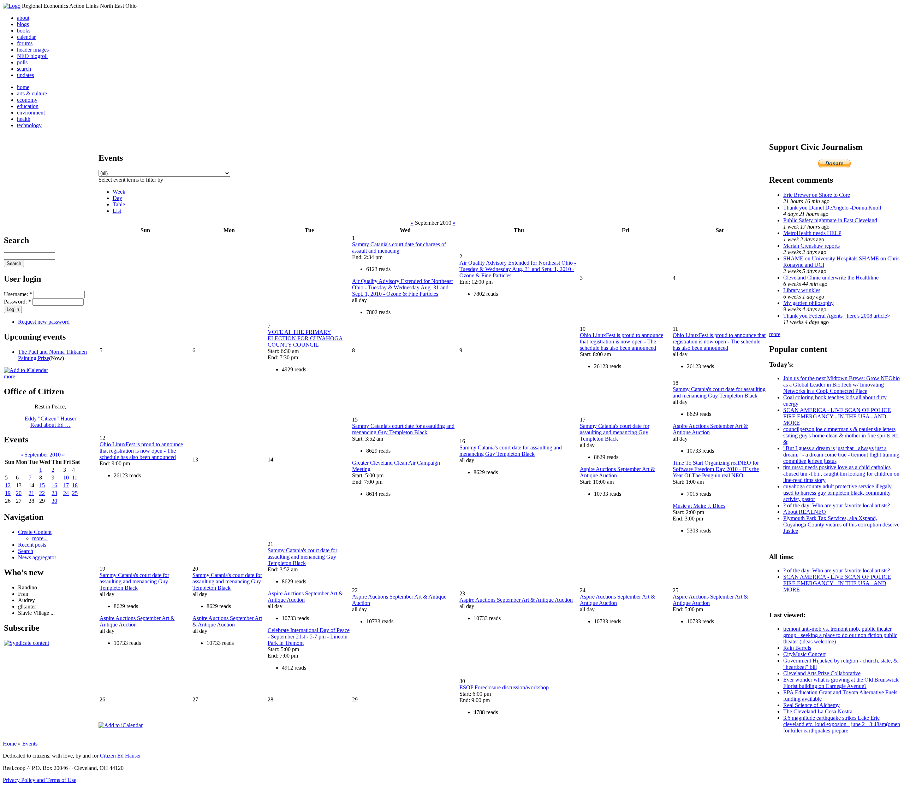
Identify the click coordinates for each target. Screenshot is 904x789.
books (23, 31)
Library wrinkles (801, 290)
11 (74, 478)
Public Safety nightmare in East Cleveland (830, 220)
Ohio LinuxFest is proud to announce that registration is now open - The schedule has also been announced (621, 341)
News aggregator (37, 557)
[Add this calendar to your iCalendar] (26, 370)
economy (27, 100)
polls (22, 62)
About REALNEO (804, 512)
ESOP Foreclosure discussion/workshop (504, 687)
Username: (18, 294)
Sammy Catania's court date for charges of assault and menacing (399, 247)
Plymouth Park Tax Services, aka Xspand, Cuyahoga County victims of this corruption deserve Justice (841, 524)
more (9, 376)
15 (42, 485)
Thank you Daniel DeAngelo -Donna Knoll (832, 208)
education (27, 106)
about (23, 18)
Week (119, 192)
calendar (26, 37)
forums (24, 43)
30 (54, 501)
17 (66, 485)
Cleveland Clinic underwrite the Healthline (831, 278)
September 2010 (42, 455)
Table (119, 204)
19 (8, 493)
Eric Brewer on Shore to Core (816, 195)
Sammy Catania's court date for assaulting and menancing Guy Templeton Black (403, 429)
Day (117, 198)
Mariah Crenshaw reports (811, 246)
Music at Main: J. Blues (699, 506)
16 (54, 485)
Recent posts (32, 545)
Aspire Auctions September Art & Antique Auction (227, 621)
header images (33, 50)
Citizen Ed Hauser (120, 756)
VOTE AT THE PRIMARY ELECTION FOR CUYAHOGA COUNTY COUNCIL (305, 338)
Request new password (44, 322)
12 (8, 485)
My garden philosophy (808, 303)
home (23, 87)
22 (42, 493)
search (24, 69)
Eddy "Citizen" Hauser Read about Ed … (50, 422)
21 (31, 493)
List (117, 211)
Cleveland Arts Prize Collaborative (822, 673)
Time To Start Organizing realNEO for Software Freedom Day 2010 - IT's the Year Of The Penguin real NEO (716, 469)
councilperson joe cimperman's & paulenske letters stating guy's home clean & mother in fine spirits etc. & (841, 435)
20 (19, 493)
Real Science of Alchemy (811, 705)
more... (40, 538)
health (23, 119)
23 (54, 493)
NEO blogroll (32, 56)
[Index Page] (11, 6)
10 (66, 478)
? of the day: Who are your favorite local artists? (836, 505)
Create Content (35, 532)
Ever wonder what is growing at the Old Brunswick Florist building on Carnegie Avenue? (841, 683)
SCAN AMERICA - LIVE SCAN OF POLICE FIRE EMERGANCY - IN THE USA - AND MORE (837, 416)
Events (29, 744)
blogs (23, 24)
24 (66, 493)
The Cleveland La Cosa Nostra (817, 711)
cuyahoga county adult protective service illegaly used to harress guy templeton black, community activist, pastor (837, 492)
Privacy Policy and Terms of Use (39, 780)
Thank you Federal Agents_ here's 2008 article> (836, 316)
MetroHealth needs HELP (812, 233)
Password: (17, 302)
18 (75, 485)
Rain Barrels (797, 648)
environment (31, 113)
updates (25, 75)
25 (75, 493)
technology (29, 125)
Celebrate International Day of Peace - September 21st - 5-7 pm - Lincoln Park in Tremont (309, 636)
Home (10, 744)
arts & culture (32, 93)
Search (25, 551)
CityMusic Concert (804, 654)
